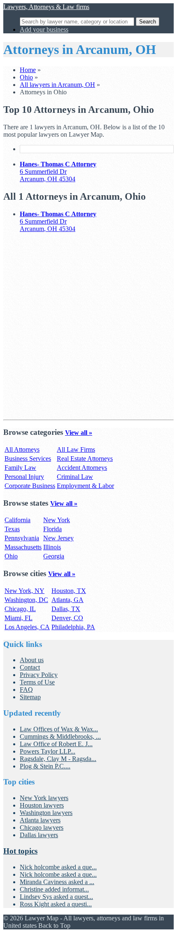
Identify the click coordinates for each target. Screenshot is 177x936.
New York (56, 519)
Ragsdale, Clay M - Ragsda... (58, 758)
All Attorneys (22, 449)
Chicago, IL (20, 608)
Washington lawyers (46, 812)
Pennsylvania (22, 538)
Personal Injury (24, 476)
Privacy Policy (39, 674)
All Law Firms (76, 449)
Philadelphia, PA (73, 626)
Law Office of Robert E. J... (56, 743)
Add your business (44, 29)
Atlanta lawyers (40, 820)
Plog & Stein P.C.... (45, 766)
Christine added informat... (54, 889)
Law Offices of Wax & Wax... (59, 729)
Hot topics (20, 851)
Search (147, 22)
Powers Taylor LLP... (47, 751)
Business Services (28, 458)
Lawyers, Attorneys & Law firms (46, 6)
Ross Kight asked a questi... (56, 904)
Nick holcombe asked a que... (58, 867)
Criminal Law (75, 476)
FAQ (26, 689)
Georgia (53, 556)
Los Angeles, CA (27, 626)
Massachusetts (23, 547)
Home (28, 69)
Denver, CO (67, 617)
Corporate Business (30, 485)
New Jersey (58, 538)
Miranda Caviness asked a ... (57, 881)
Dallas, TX (65, 608)
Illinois (52, 547)
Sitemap (30, 696)
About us (32, 659)
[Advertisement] (88, 327)
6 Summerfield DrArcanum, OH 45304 (58, 171)
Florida (52, 528)
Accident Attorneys (82, 467)
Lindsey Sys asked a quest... (56, 896)
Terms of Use (37, 682)
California (17, 519)
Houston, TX (68, 590)
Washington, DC (26, 599)
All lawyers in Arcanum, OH (57, 84)
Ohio (26, 77)
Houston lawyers (42, 805)
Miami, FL (19, 617)
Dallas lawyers (39, 834)
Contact (30, 667)
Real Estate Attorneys (85, 458)
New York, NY (24, 590)
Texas (12, 528)
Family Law (20, 467)
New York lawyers (44, 797)
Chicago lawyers (41, 827)
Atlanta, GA (67, 599)
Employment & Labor (85, 485)
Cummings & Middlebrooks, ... (60, 736)
